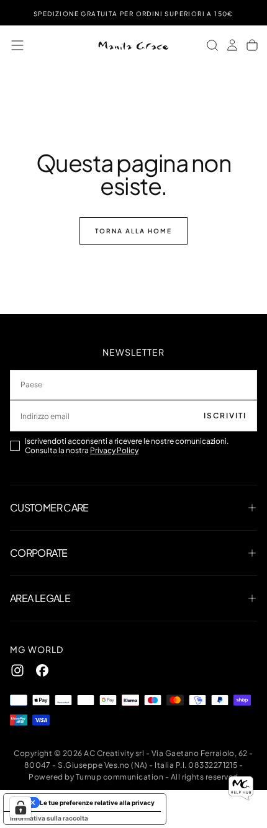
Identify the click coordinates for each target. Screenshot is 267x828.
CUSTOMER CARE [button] (49, 507)
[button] (17, 45)
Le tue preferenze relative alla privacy (97, 802)
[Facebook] (42, 670)
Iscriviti (225, 415)
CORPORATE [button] (38, 552)
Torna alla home (133, 231)
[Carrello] (252, 45)
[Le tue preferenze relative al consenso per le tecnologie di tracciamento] (20, 807)
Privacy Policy (114, 450)
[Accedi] (232, 45)
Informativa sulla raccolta (49, 818)
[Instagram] (17, 670)
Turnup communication (120, 776)
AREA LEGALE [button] (40, 598)
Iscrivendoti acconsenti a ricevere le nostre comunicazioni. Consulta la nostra (127, 445)
